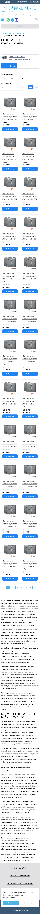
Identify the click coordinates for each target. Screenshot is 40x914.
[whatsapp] (8, 20)
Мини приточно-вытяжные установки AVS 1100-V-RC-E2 (29, 156)
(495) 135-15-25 (34, 2)
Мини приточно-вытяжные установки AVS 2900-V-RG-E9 (9, 563)
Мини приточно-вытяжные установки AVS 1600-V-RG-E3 (29, 276)
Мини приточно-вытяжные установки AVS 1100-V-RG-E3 (29, 116)
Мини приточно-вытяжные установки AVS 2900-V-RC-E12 (29, 483)
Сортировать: (7, 74)
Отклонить (28, 903)
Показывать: (7, 84)
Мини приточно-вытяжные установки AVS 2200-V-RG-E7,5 (9, 401)
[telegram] (12, 20)
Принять (10, 903)
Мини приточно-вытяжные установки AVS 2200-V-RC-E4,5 (9, 443)
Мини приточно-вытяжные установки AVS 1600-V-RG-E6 (9, 318)
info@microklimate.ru (8, 11)
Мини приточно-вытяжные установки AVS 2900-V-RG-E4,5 (29, 523)
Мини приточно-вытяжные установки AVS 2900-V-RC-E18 (9, 523)
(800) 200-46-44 (22, 2)
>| (21, 592)
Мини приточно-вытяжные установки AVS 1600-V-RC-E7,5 (29, 236)
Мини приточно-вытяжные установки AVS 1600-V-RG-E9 (29, 318)
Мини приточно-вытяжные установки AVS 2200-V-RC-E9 (29, 443)
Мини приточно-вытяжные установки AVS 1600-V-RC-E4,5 (9, 236)
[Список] (36, 87)
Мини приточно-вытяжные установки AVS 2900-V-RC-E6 (9, 483)
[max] (16, 20)
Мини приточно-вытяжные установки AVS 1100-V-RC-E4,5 (9, 196)
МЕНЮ (7, 2)
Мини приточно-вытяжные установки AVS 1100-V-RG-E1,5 (9, 116)
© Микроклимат (18, 910)
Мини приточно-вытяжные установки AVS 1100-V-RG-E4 (9, 156)
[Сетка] (30, 87)
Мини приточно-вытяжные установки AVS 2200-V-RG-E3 (29, 358)
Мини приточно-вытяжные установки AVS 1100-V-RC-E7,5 (29, 196)
